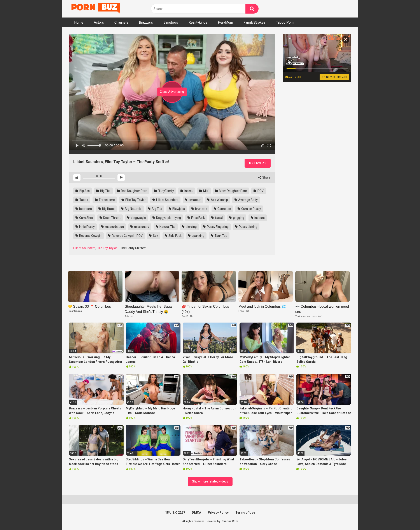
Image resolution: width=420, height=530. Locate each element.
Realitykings (198, 22)
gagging (238, 217)
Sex (155, 235)
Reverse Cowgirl (90, 235)
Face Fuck (198, 217)
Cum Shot (86, 217)
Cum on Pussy (251, 209)
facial (218, 217)
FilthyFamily (165, 191)
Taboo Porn (285, 22)
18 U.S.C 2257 (175, 512)
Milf (205, 191)
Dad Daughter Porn (133, 191)
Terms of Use (245, 512)
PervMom (225, 22)
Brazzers (146, 22)
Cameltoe (224, 209)
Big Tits (105, 191)
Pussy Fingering (217, 226)
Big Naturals (133, 209)
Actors (99, 22)
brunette (200, 209)
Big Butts (108, 209)
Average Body (248, 200)
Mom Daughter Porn (232, 191)
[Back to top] (405, 516)
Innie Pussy (87, 226)
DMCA (196, 512)
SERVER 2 (259, 163)
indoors (259, 217)
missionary (141, 226)
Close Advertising (172, 91)
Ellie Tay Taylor (135, 200)
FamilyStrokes (254, 22)
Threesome (106, 200)
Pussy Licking (247, 226)
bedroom (85, 209)
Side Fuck (175, 235)
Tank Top (220, 235)
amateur (194, 200)
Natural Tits (167, 226)
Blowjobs (178, 209)
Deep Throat (112, 217)
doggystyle (138, 217)
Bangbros (170, 22)
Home (78, 22)
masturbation (114, 226)
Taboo (83, 200)
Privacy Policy (218, 512)
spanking (197, 235)
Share (266, 177)
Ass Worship (219, 200)
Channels (121, 22)
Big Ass (84, 191)
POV (260, 191)
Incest (188, 191)
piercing (191, 226)
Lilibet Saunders (167, 200)
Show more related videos (210, 481)
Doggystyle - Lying (168, 217)
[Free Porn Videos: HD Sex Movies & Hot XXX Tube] (96, 9)
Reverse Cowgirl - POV (127, 235)
